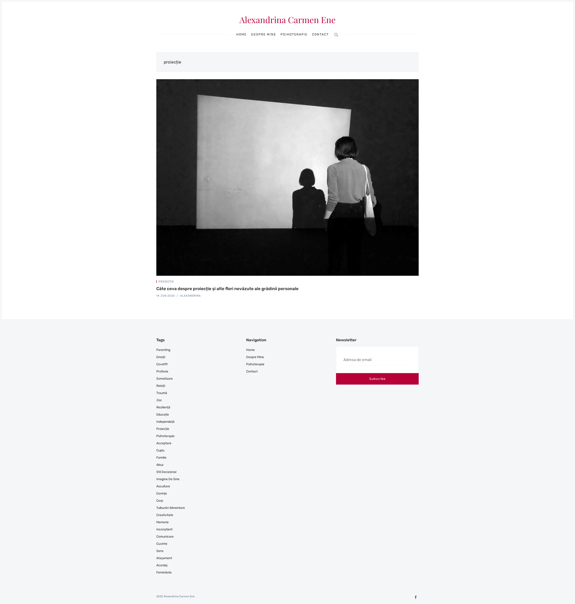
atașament (164, 558)
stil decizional (166, 472)
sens (160, 551)
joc (159, 400)
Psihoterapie (294, 34)
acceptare (163, 443)
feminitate (164, 572)
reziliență (163, 407)
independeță (165, 422)
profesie (162, 371)
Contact (320, 34)
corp (159, 501)
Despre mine (263, 34)
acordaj (162, 565)
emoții (160, 357)
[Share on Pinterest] (417, 282)
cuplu (160, 450)
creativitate (164, 515)
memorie (162, 522)
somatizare (164, 379)
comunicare (165, 536)
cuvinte (161, 544)
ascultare (163, 486)
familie (161, 458)
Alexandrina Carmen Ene (287, 19)
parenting (163, 350)
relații (160, 386)
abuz (160, 465)
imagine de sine (167, 479)
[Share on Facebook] (412, 282)
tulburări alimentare (170, 508)
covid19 (162, 364)
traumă (161, 393)
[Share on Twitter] (407, 282)
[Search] (336, 34)
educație (162, 414)
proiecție (166, 281)
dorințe (161, 493)
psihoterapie (165, 436)
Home (241, 34)
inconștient (164, 529)
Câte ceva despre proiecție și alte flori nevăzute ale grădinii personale (227, 288)
